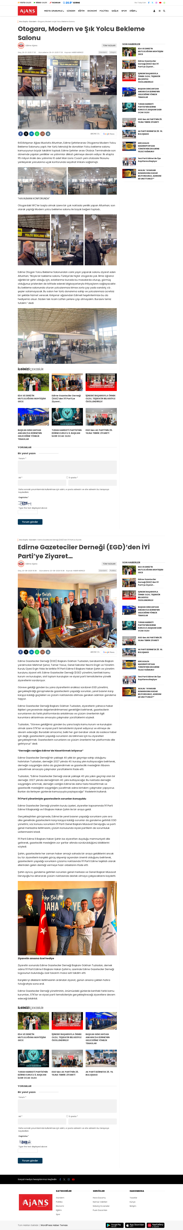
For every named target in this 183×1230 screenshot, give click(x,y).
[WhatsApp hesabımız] (164, 2)
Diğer (132, 11)
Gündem (71, 11)
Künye (132, 1202)
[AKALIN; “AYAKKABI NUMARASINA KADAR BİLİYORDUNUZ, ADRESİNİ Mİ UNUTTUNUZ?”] (129, 177)
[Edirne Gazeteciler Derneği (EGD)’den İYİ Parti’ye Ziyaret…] (67, 382)
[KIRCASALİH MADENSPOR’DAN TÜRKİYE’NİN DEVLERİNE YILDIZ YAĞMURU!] (129, 150)
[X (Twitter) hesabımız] (152, 2)
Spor (124, 11)
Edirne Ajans (31, 45)
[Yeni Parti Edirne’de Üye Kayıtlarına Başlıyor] (129, 165)
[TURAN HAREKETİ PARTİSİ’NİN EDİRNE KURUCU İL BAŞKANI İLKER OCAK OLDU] (67, 417)
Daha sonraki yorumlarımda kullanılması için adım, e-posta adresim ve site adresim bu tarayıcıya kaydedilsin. (63, 491)
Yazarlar (133, 1197)
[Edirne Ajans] (27, 15)
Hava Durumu (99, 1197)
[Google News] (109, 134)
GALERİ (25, 2)
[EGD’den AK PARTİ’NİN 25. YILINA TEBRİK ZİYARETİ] (101, 417)
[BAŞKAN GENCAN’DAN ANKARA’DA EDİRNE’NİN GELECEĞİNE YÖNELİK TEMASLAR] (33, 417)
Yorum (22, 458)
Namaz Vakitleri (100, 1202)
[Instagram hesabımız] (156, 2)
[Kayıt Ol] (154, 10)
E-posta (73, 477)
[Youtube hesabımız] (160, 2)
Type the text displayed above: (32, 508)
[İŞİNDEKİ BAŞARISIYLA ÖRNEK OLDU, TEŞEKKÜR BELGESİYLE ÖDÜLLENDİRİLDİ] (101, 382)
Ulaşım (113, 52)
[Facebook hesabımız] (148, 2)
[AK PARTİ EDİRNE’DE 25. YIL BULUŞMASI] (129, 138)
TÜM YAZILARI (109, 45)
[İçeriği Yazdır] (48, 133)
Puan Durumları (100, 1210)
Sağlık (115, 11)
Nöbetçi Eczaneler (101, 1206)
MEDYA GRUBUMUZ (53, 11)
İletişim (133, 1206)
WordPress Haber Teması (54, 1225)
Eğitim (81, 11)
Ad (20, 477)
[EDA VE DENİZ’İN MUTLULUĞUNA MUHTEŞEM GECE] (33, 382)
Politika (104, 11)
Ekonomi (92, 11)
